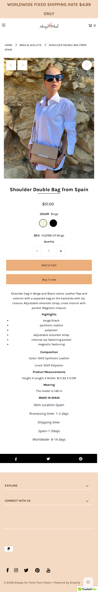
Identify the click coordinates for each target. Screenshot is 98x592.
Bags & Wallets (30, 45)
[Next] (22, 65)
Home (8, 45)
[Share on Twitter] (48, 458)
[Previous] (11, 65)
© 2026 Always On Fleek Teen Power (28, 582)
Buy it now (49, 279)
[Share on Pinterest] (80, 458)
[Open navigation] (11, 24)
